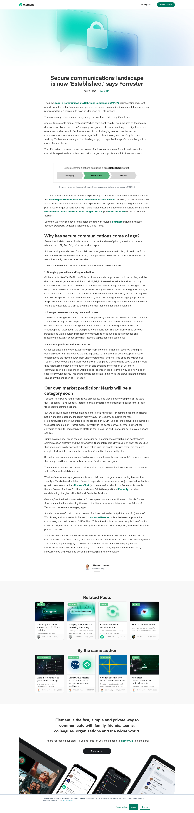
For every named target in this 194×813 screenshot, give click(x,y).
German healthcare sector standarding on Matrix (73, 211)
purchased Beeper (99, 517)
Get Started (166, 4)
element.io (126, 740)
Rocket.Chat (81, 485)
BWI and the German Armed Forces (94, 199)
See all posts (146, 4)
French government (60, 199)
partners (117, 221)
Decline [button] (145, 807)
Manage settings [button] (121, 807)
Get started (97, 751)
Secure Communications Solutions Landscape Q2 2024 (87, 103)
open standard (117, 211)
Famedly (123, 489)
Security (104, 91)
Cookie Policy (67, 801)
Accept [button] (133, 807)
